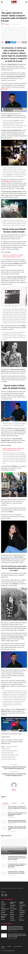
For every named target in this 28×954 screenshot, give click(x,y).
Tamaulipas (22, 910)
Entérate (6, 10)
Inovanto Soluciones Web (9, 950)
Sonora (21, 908)
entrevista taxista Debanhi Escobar (10, 754)
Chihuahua (3, 904)
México (12, 912)
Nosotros (3, 946)
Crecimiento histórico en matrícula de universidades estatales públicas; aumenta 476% (17, 865)
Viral (20, 918)
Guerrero (12, 907)
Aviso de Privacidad (18, 946)
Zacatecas (21, 920)
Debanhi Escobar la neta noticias (9, 750)
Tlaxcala (21, 914)
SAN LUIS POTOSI (21, 903)
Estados (3, 919)
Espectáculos (4, 914)
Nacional (12, 914)
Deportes (3, 910)
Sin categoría (22, 905)
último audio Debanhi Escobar (9, 759)
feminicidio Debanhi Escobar (8, 757)
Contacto (3, 947)
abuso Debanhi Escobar (11, 746)
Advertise (9, 946)
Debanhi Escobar (6, 748)
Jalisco (12, 910)
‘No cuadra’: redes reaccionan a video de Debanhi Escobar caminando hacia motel (17, 828)
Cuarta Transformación (5, 908)
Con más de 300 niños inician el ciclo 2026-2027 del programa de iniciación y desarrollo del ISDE (17, 858)
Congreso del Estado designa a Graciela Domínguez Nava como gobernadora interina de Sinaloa (13, 849)
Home (2, 10)
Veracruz (21, 916)
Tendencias (22, 912)
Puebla (11, 918)
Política (12, 916)
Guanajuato (13, 905)
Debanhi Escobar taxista (7, 752)
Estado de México (3, 917)
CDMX (2, 902)
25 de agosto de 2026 (7, 852)
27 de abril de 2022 (15, 24)
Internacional (13, 908)
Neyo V (7, 24)
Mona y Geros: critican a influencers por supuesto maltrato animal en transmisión (17, 814)
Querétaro (12, 920)
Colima (3, 905)
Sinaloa (21, 907)
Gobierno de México (13, 903)
